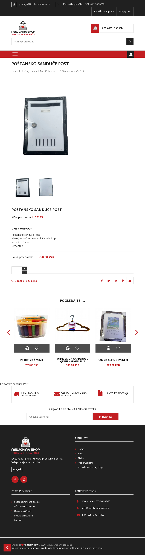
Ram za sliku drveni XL (113, 360)
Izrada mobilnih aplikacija (66, 548)
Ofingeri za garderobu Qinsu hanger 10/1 (72, 360)
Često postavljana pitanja (27, 501)
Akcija (81, 458)
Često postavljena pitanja (73, 394)
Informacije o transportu (30, 394)
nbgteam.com (31, 544)
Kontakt (18, 520)
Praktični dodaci (48, 71)
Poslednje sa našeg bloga (90, 467)
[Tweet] (108, 280)
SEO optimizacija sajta (92, 548)
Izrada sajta (46, 548)
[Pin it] (115, 280)
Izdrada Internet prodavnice (25, 548)
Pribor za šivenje (32, 360)
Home (14, 71)
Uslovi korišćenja (117, 393)
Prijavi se (105, 417)
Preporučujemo (86, 462)
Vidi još (17, 469)
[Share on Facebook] (101, 280)
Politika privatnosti (23, 515)
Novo (80, 453)
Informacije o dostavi (24, 506)
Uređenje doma (29, 71)
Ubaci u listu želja (25, 281)
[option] (31, 340)
